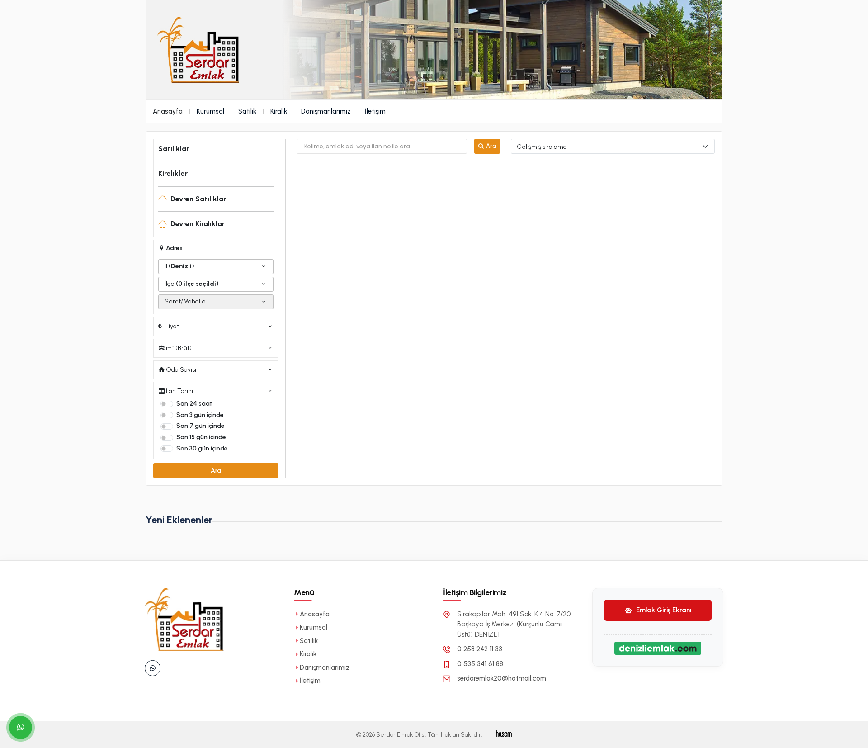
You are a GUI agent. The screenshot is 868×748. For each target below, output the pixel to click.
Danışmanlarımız (326, 111)
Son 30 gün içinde (202, 448)
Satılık (247, 111)
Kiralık (278, 111)
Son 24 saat (194, 403)
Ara (216, 470)
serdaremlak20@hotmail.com (501, 678)
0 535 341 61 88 (480, 664)
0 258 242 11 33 (479, 649)
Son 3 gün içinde (200, 415)
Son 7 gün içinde (200, 426)
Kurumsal (210, 111)
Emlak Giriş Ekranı (662, 610)
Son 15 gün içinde (201, 437)
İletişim (375, 111)
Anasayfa (168, 111)
